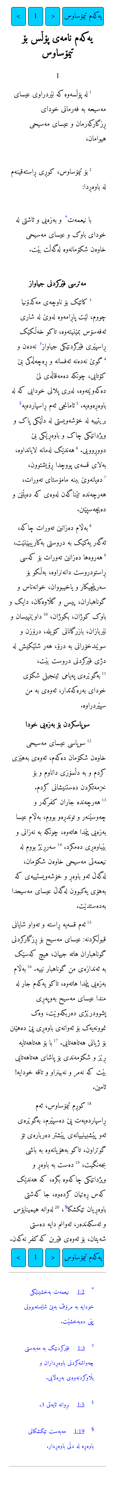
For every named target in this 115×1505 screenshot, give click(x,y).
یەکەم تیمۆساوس (83, 16)
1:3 (81, 1348)
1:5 (81, 1405)
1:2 (81, 1292)
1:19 (79, 1431)
